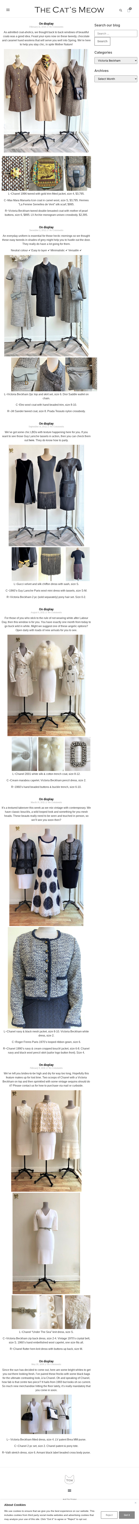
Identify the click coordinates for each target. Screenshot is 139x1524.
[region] (69, 1512)
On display (46, 23)
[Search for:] (115, 33)
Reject (109, 1515)
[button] (8, 9)
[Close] (135, 1503)
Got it (127, 1515)
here (31, 440)
